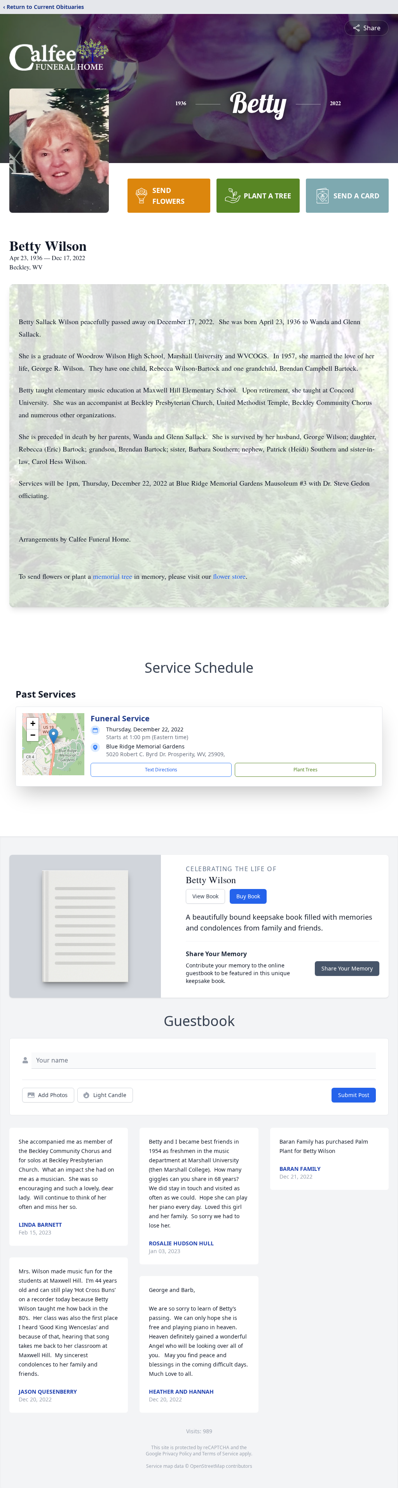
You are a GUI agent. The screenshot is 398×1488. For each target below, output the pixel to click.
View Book (205, 896)
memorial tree (112, 576)
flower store (229, 576)
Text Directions (161, 769)
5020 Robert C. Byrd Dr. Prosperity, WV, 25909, (165, 754)
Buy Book (248, 896)
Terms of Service (220, 1453)
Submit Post (353, 1095)
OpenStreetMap (207, 1466)
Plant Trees (305, 769)
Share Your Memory (347, 968)
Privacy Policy (177, 1453)
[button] (53, 736)
